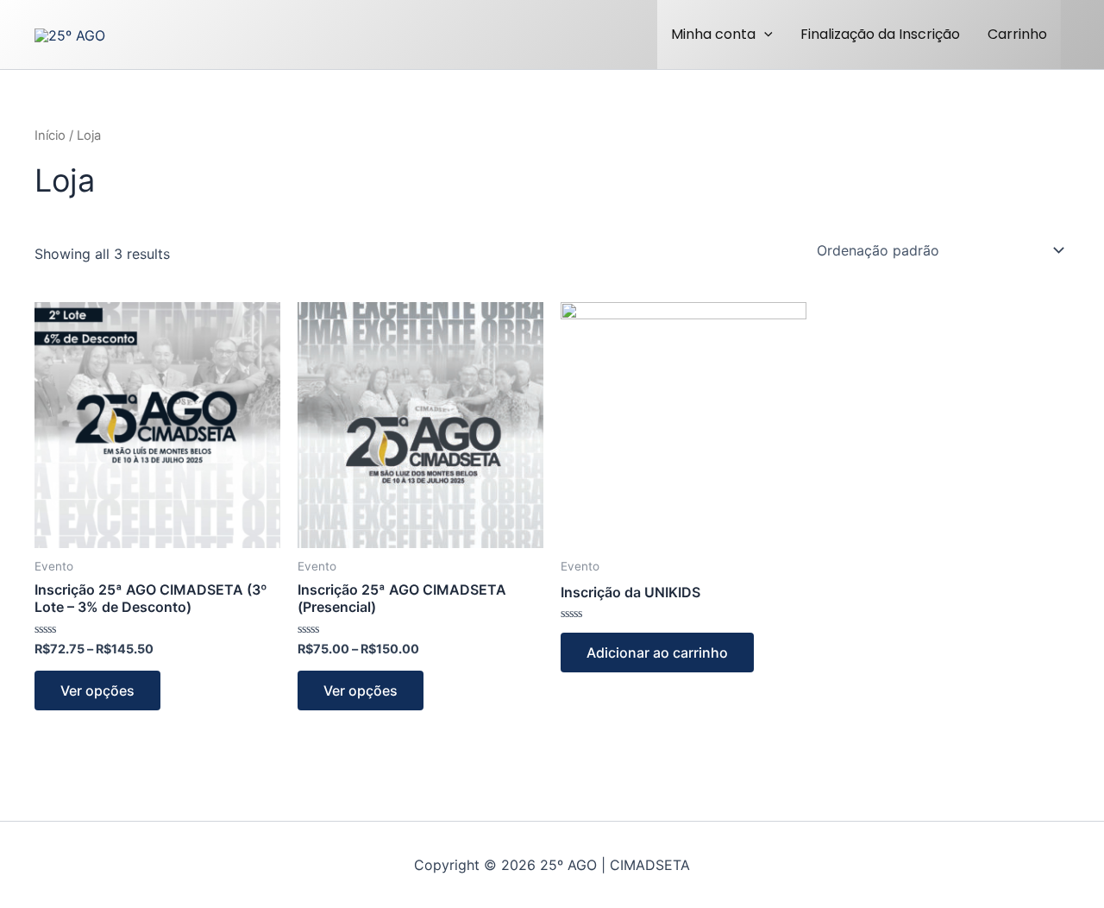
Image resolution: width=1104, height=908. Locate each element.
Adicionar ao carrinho (657, 652)
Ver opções (97, 690)
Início (50, 135)
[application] (764, 34)
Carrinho (1017, 34)
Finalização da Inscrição (880, 34)
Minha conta (713, 34)
